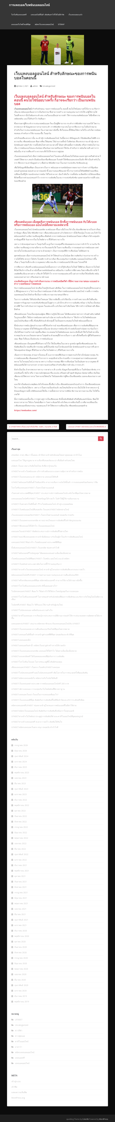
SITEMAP (61, 24)
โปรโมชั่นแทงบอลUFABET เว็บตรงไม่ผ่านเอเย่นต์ (32, 487)
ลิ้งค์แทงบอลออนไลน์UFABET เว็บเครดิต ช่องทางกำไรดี (35, 547)
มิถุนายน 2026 (20, 750)
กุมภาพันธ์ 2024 (21, 756)
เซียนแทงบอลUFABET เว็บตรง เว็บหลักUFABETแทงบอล (35, 667)
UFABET (19, 1019)
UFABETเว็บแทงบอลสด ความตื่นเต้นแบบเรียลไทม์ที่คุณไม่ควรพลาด (40, 629)
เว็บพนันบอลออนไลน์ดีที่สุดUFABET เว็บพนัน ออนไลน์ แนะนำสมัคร (40, 558)
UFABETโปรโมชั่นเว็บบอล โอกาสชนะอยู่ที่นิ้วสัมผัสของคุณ (36, 661)
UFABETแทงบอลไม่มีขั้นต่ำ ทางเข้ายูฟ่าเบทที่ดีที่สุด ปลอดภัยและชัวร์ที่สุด (42, 634)
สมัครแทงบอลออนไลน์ (24, 1052)
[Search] (101, 438)
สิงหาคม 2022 (20, 821)
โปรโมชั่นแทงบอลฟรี (19, 14)
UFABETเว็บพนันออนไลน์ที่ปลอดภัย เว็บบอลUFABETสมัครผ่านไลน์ (40, 509)
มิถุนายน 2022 (20, 832)
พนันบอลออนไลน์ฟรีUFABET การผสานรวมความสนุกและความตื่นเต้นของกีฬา (45, 575)
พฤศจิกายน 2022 (21, 805)
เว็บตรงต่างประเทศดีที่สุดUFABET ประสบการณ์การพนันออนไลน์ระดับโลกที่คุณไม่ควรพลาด (50, 493)
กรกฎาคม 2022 (21, 827)
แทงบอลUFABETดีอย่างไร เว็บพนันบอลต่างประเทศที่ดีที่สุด (36, 542)
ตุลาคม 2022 (20, 810)
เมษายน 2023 (20, 778)
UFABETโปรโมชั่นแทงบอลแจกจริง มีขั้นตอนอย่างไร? (34, 585)
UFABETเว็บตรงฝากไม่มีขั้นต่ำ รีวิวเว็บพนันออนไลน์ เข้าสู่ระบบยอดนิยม (42, 504)
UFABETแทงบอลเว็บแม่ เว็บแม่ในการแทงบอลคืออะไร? (34, 694)
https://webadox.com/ (25, 410)
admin (35, 86)
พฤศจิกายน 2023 (21, 772)
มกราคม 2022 (20, 859)
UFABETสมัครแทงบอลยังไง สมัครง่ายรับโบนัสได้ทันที (34, 678)
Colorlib (85, 1119)
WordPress (103, 1119)
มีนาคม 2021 (20, 914)
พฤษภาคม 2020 (21, 968)
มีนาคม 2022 (20, 849)
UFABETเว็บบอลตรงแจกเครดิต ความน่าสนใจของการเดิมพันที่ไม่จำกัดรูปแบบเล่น (46, 520)
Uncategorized (49, 86)
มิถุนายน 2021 (20, 898)
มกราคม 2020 (20, 990)
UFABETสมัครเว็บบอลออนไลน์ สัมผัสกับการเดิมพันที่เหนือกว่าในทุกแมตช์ (42, 710)
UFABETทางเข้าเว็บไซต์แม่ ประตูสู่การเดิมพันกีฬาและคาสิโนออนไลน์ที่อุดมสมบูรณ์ (47, 716)
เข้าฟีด (14, 1087)
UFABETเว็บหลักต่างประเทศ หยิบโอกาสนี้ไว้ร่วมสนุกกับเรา (36, 564)
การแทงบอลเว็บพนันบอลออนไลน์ (29, 5)
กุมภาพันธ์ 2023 (21, 789)
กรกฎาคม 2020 (21, 958)
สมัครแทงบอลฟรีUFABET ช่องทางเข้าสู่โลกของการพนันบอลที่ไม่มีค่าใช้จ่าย (43, 705)
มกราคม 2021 (20, 925)
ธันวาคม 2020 (20, 930)
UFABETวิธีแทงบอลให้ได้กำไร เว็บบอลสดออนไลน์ (32, 526)
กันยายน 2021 (20, 881)
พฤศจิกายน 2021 (21, 870)
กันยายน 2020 (20, 947)
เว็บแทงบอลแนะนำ (75, 14)
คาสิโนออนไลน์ (21, 1041)
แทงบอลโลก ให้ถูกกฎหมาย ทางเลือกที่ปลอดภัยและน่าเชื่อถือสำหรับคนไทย (43, 460)
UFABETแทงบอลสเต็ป (21, 640)
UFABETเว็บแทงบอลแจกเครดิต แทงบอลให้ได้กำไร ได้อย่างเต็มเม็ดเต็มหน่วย (44, 651)
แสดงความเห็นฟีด (19, 1092)
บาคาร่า (18, 1047)
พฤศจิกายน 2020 (21, 936)
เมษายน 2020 (20, 974)
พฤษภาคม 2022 (21, 838)
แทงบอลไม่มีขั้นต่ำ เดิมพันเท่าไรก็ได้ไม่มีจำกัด (47, 14)
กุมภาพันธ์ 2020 (21, 985)
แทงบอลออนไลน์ (22, 1063)
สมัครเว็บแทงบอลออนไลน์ (44, 24)
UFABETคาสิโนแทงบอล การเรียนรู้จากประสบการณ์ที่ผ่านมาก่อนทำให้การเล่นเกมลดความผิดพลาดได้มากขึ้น (56, 616)
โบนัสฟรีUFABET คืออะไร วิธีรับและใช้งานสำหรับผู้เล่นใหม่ (37, 604)
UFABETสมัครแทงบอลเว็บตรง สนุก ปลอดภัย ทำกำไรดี (34, 727)
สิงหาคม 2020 (20, 952)
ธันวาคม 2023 (20, 767)
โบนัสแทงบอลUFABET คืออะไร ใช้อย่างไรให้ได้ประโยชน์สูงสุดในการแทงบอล (45, 591)
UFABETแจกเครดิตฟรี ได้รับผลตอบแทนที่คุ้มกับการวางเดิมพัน (37, 656)
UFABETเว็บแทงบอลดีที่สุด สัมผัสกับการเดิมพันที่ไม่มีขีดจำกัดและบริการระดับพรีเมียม (47, 700)
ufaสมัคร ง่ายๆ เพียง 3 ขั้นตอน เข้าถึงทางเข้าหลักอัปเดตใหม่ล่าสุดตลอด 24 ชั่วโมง (46, 455)
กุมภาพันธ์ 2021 (21, 919)
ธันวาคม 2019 (20, 996)
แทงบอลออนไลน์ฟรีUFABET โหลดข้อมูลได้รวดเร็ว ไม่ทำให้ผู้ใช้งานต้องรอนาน (45, 498)
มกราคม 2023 (20, 794)
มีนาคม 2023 (20, 783)
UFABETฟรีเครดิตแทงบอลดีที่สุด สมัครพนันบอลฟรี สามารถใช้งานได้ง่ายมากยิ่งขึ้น (46, 580)
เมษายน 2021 (20, 908)
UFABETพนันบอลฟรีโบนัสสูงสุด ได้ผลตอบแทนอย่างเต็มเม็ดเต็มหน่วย (41, 553)
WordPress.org (18, 1097)
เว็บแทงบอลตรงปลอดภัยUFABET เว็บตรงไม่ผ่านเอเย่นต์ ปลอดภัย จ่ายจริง (42, 515)
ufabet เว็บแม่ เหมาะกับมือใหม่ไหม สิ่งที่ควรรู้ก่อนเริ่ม (34, 466)
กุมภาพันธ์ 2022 (21, 854)
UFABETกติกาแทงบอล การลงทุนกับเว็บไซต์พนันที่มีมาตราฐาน (38, 689)
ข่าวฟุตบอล (20, 1036)
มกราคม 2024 (20, 761)
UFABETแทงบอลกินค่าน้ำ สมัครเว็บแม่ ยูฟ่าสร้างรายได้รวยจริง (38, 645)
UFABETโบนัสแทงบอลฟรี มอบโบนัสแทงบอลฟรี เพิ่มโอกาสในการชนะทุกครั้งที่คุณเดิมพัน (49, 672)
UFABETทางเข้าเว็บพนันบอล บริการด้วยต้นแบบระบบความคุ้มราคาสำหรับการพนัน (47, 471)
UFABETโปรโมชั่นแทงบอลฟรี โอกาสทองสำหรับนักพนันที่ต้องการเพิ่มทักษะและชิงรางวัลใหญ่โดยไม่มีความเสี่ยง (57, 598)
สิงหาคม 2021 (20, 887)
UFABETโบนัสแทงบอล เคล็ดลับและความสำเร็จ (31, 610)
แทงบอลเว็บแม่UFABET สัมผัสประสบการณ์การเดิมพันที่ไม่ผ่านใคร (39, 531)
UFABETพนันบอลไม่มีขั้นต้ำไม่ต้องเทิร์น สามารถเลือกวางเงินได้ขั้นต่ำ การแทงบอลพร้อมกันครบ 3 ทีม (54, 482)
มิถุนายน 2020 (20, 963)
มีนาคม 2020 (20, 979)
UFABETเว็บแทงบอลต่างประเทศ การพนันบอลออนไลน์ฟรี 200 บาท (40, 683)
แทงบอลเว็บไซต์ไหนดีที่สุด (21, 24)
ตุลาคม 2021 (20, 876)
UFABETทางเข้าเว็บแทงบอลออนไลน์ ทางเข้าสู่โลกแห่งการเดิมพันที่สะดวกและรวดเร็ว (48, 569)
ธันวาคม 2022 (20, 799)
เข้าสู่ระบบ (16, 1081)
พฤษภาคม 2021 (21, 903)
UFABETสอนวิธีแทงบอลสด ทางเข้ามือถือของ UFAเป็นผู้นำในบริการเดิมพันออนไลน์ (47, 536)
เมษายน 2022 (20, 843)
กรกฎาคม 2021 (21, 892)
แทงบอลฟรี (20, 1057)
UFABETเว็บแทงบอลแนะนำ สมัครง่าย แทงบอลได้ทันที (34, 476)
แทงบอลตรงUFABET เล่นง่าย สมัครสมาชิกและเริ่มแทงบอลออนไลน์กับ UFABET (45, 623)
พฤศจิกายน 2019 (21, 1001)
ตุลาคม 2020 (20, 941)
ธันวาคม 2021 (20, 865)
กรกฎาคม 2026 (21, 745)
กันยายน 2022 (20, 816)
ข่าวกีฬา (18, 1030)
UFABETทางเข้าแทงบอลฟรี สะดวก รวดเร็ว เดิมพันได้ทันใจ (36, 721)
